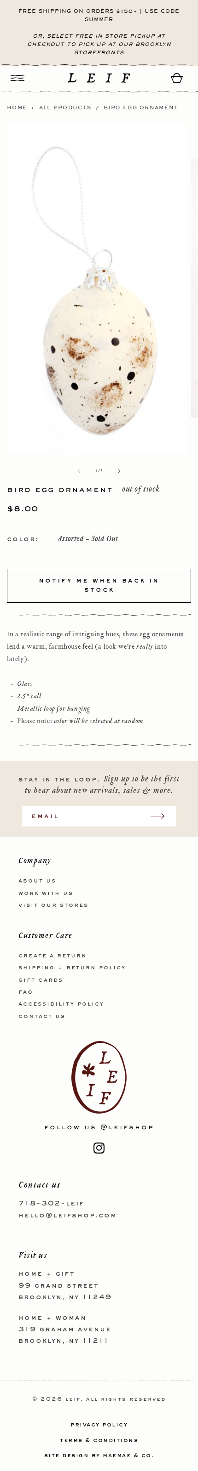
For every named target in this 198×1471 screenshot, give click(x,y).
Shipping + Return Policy (72, 968)
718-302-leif (51, 1203)
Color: (23, 539)
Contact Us (41, 1016)
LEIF (73, 1399)
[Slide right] (119, 471)
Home (17, 108)
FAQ (25, 992)
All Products (65, 108)
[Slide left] (79, 471)
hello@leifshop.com (67, 1215)
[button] (17, 78)
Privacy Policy (99, 1425)
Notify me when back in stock (99, 585)
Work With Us (45, 893)
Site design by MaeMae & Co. (99, 1456)
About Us (37, 881)
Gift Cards (40, 980)
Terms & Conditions (99, 1440)
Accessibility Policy (61, 1004)
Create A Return (52, 956)
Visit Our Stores (53, 905)
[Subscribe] (162, 816)
